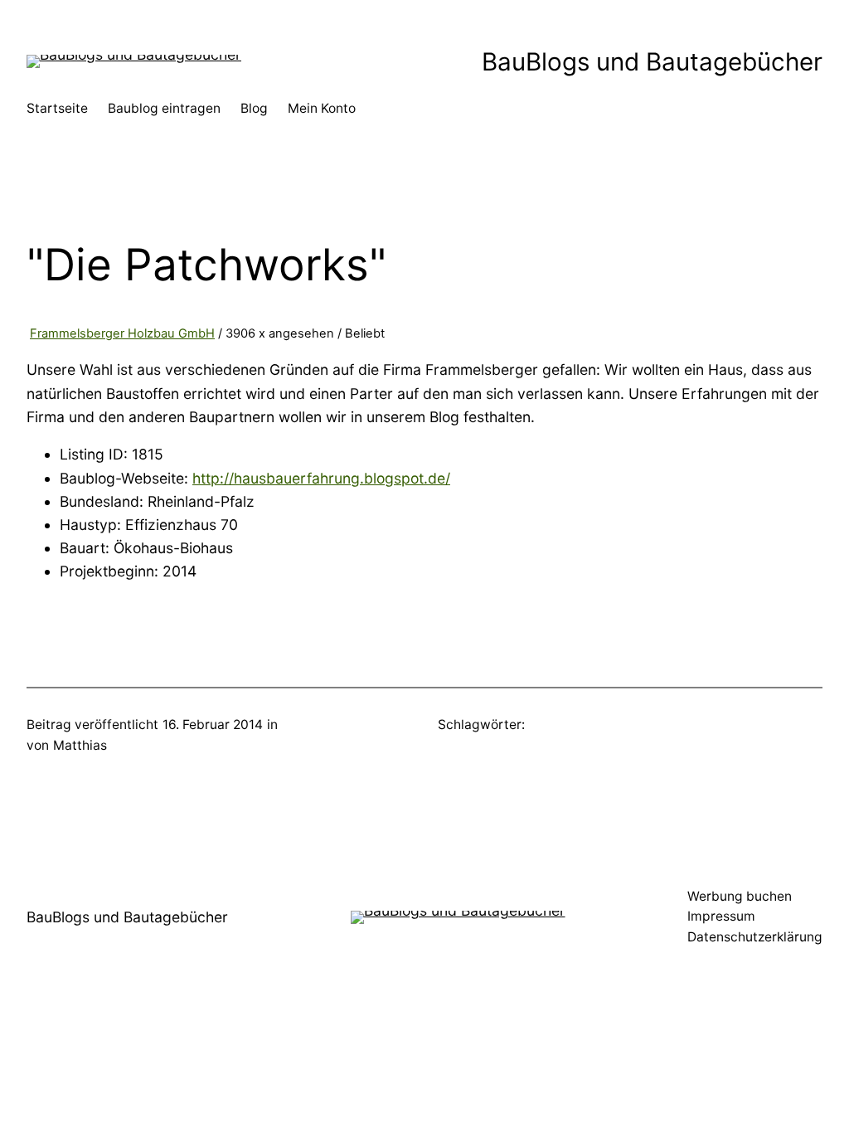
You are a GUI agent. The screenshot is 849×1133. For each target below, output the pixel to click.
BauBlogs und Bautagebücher (652, 61)
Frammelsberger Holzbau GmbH (122, 333)
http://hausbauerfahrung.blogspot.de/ (321, 478)
